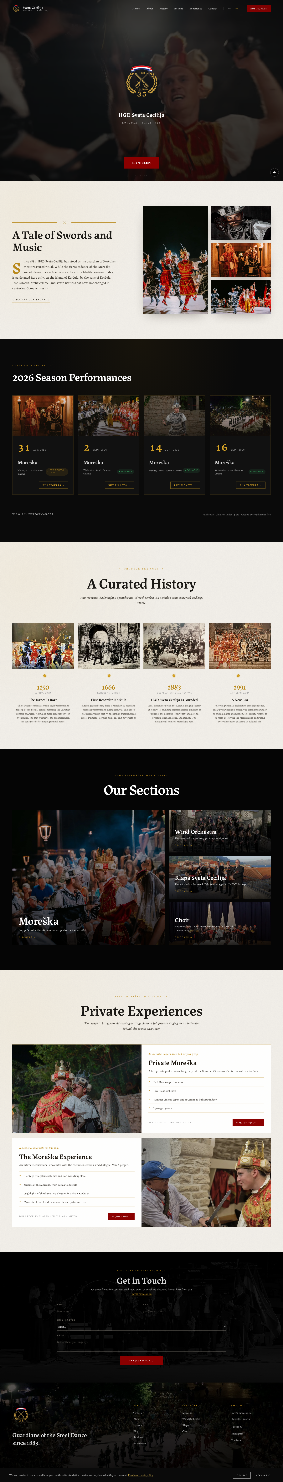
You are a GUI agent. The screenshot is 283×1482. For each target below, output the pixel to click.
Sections (178, 8)
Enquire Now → (121, 1216)
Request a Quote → (248, 1122)
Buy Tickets (258, 8)
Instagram (237, 1433)
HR (230, 8)
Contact (212, 8)
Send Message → (141, 1360)
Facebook (236, 1426)
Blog (135, 1431)
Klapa (185, 1425)
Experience (195, 8)
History (163, 8)
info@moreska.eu (141, 1294)
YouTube (236, 1440)
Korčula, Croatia (240, 1419)
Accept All (263, 1475)
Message (62, 1335)
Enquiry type (66, 1319)
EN (236, 8)
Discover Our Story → (31, 299)
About (150, 8)
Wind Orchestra (191, 1419)
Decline (242, 1475)
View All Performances (32, 514)
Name (60, 1304)
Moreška (187, 1413)
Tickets (136, 8)
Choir (185, 1431)
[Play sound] (274, 172)
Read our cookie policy (140, 1475)
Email (147, 1304)
